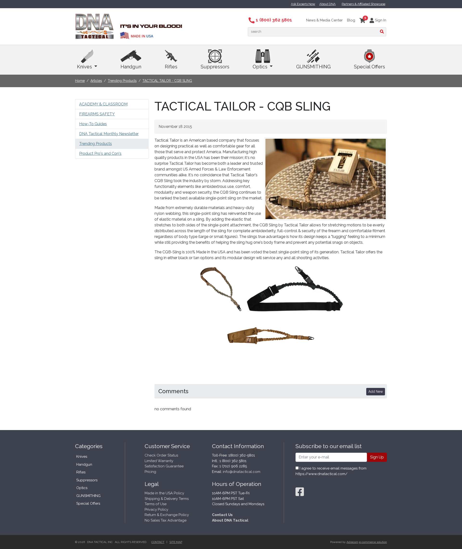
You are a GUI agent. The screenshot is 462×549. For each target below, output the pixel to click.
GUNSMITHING (313, 67)
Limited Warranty (159, 461)
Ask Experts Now (303, 4)
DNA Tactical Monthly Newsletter (109, 133)
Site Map (175, 542)
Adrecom (352, 542)
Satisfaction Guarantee (164, 466)
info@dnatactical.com (241, 472)
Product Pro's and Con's (100, 153)
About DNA (327, 4)
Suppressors (215, 67)
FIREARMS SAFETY (97, 114)
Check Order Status (161, 455)
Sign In (380, 20)
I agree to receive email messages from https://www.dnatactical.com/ (330, 471)
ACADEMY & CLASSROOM (103, 104)
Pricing (150, 472)
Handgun (131, 67)
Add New (375, 391)
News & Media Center (324, 20)
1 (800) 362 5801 (273, 19)
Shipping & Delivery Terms (167, 499)
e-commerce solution (373, 542)
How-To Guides (93, 124)
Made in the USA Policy (164, 493)
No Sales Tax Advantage (165, 520)
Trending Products (95, 143)
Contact (157, 542)
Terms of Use (156, 504)
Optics (261, 67)
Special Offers (369, 67)
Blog (351, 20)
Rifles (171, 67)
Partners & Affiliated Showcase (363, 4)
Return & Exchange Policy (167, 515)
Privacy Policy (156, 509)
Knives (85, 67)
